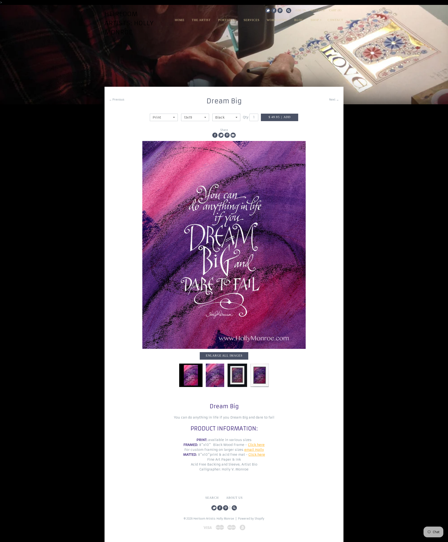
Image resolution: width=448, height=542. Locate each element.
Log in (301, 10)
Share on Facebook (214, 135)
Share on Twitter (221, 135)
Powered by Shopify (251, 518)
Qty (245, 117)
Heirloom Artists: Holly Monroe (129, 23)
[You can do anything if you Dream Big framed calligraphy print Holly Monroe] (237, 375)
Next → (334, 99)
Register (318, 10)
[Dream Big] (190, 375)
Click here (256, 445)
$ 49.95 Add (279, 117)
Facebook (273, 10)
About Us (234, 497)
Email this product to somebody (233, 135)
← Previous (116, 99)
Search (288, 10)
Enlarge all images (224, 355)
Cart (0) (335, 10)
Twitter (267, 10)
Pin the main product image (227, 135)
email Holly (254, 450)
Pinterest (280, 10)
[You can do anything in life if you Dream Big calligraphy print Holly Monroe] (224, 245)
